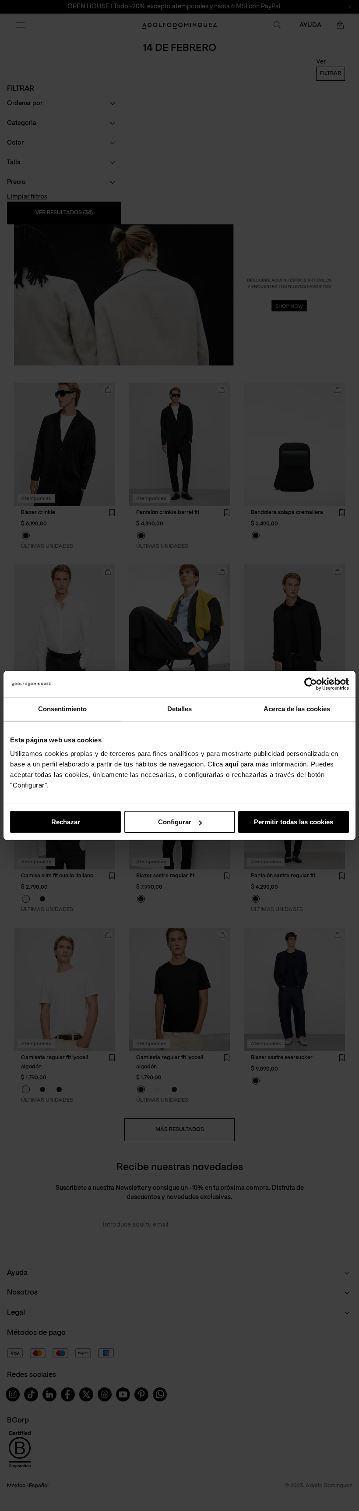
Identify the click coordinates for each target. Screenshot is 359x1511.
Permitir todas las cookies (293, 822)
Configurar (174, 822)
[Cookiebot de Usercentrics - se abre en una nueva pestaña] (310, 684)
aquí (231, 764)
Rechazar (65, 822)
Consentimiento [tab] (62, 709)
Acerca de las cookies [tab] (297, 709)
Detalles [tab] (179, 709)
